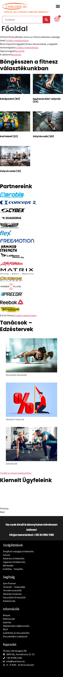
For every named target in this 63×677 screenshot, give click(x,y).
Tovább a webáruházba (17, 40)
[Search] (46, 19)
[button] (58, 6)
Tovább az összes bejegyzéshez (16, 473)
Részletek (19, 51)
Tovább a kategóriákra (25, 315)
